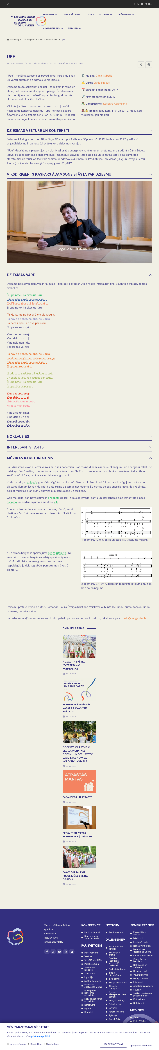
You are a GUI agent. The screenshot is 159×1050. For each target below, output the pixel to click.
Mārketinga (53, 1044)
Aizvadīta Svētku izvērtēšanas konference (74, 665)
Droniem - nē (140, 971)
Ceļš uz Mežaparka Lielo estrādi (117, 994)
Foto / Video (139, 1021)
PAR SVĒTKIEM (72, 14)
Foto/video (139, 999)
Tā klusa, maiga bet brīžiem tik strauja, (31, 314)
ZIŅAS (90, 14)
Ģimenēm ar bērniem (139, 960)
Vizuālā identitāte (93, 960)
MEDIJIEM (73, 28)
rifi (56, 502)
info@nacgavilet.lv (135, 618)
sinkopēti (53, 498)
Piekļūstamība (91, 964)
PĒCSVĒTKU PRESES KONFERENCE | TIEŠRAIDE (77, 834)
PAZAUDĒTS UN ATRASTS (77, 797)
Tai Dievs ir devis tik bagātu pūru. (27, 303)
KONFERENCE (50, 14)
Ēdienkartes (115, 1004)
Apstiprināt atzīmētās (141, 1045)
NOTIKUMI (104, 14)
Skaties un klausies (89, 968)
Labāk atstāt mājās (143, 955)
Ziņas (136, 1017)
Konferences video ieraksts (91, 937)
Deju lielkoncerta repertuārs (93, 1000)
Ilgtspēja (88, 977)
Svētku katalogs (92, 981)
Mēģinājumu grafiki (115, 953)
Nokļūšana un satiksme (140, 966)
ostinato (12, 502)
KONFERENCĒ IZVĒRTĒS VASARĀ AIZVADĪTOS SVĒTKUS (76, 708)
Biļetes (87, 1009)
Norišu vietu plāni (118, 983)
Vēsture (88, 956)
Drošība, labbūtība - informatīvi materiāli (114, 962)
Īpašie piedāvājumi (115, 974)
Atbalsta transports (114, 987)
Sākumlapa (15, 39)
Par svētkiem (91, 953)
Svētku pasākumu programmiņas (142, 994)
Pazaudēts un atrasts (116, 948)
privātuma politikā (40, 1036)
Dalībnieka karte (117, 969)
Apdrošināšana (116, 1012)
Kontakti (88, 1012)
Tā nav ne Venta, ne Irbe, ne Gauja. (28, 319)
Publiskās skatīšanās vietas (93, 986)
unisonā (32, 482)
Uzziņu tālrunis (140, 978)
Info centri (114, 979)
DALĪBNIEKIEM (124, 14)
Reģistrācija (114, 1019)
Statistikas (36, 1044)
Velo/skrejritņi (140, 975)
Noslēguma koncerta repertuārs (41, 39)
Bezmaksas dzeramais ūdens (142, 950)
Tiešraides (89, 973)
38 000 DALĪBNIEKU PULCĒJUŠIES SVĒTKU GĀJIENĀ (76, 876)
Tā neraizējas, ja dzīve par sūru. (26, 323)
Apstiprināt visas (113, 1044)
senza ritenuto (57, 553)
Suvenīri (113, 1008)
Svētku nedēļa (116, 932)
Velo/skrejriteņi (117, 1000)
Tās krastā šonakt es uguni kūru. (27, 299)
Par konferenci (92, 932)
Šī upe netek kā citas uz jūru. (24, 295)
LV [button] (8, 3)
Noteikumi (89, 1005)
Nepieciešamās (17, 1044)
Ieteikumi (138, 938)
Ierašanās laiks (140, 942)
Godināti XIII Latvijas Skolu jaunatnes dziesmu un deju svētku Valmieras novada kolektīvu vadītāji (78, 754)
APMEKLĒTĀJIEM (51, 28)
